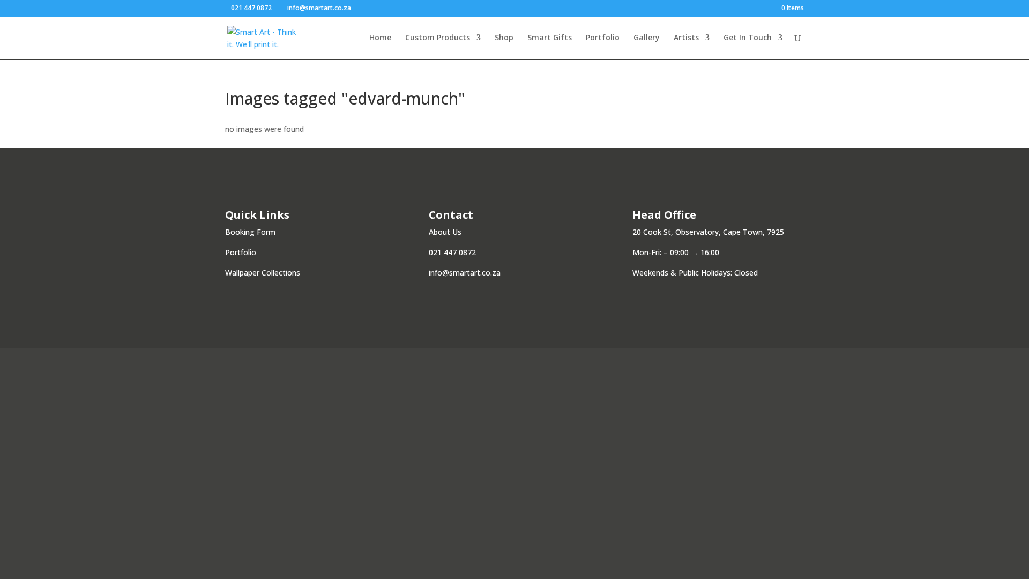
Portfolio (603, 38)
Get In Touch (748, 38)
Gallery (646, 38)
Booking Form (250, 232)
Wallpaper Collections (262, 273)
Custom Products (437, 38)
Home (380, 38)
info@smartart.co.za (465, 273)
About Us (445, 232)
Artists (686, 38)
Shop (504, 38)
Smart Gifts (549, 38)
